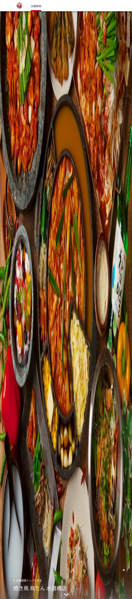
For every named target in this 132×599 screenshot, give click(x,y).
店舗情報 (36, 6)
